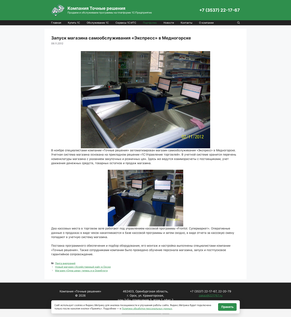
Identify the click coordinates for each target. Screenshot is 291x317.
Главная (56, 22)
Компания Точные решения (96, 8)
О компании (206, 22)
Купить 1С (74, 22)
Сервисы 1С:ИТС (126, 22)
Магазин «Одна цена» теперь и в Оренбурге (81, 270)
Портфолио (150, 22)
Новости (169, 22)
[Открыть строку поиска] (238, 22)
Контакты (186, 22)
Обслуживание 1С (98, 22)
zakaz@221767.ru (210, 295)
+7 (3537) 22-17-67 (219, 10)
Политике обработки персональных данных (147, 308)
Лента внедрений (65, 263)
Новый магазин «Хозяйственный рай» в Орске (83, 266)
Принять (227, 307)
